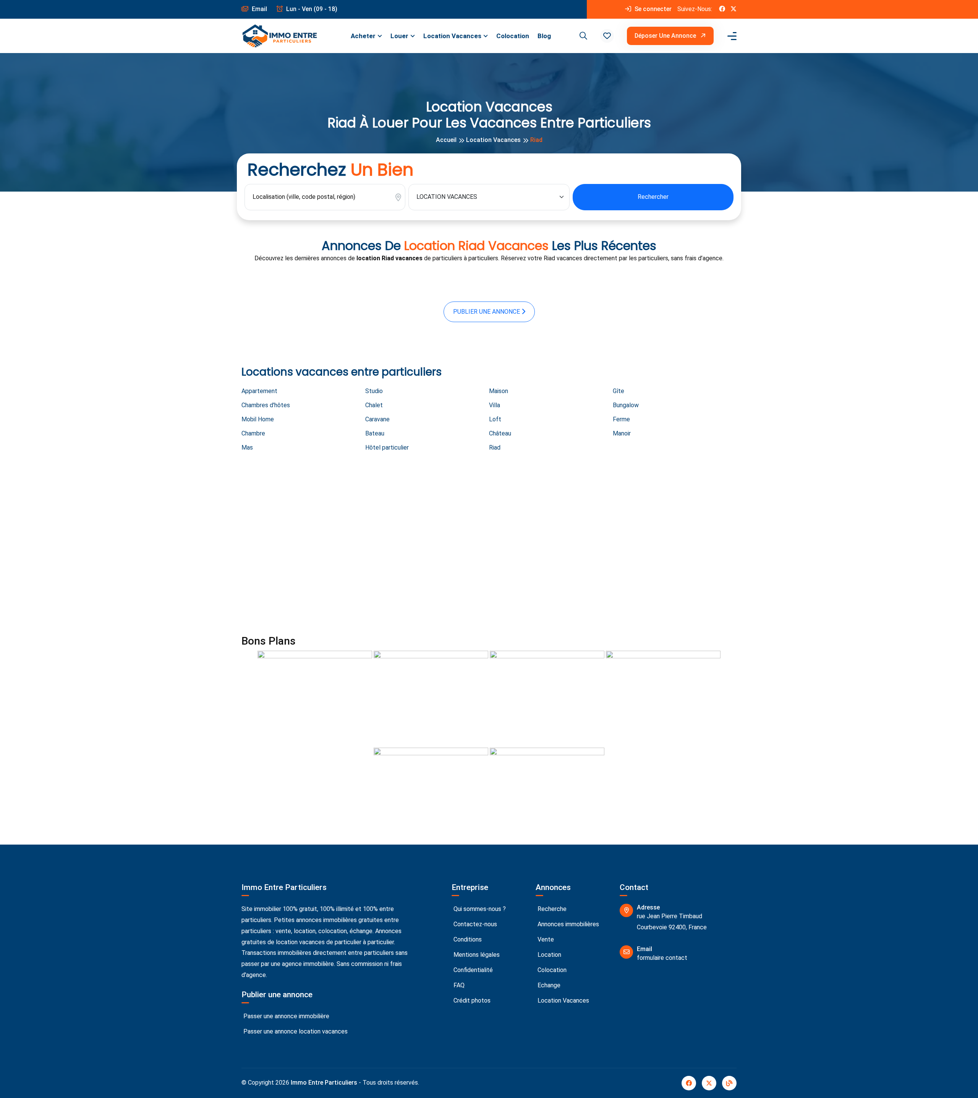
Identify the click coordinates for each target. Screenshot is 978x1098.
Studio (374, 391)
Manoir (622, 433)
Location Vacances (452, 36)
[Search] (582, 36)
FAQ (458, 985)
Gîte (618, 391)
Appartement (259, 391)
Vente (545, 939)
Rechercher (653, 196)
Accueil (446, 139)
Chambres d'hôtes (265, 405)
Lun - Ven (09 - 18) (311, 9)
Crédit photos (471, 1000)
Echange (548, 985)
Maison (498, 391)
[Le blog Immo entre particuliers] (729, 1083)
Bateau (374, 433)
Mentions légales (476, 954)
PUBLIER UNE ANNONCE (487, 311)
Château (500, 433)
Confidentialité (472, 970)
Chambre (253, 433)
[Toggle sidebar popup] (731, 36)
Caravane (377, 419)
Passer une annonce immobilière (285, 1016)
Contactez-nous (474, 924)
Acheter (363, 36)
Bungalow (626, 405)
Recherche (551, 909)
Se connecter (652, 9)
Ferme (621, 419)
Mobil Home (257, 419)
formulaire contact (662, 957)
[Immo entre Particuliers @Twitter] (733, 9)
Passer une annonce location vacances (295, 1031)
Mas (247, 447)
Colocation (512, 36)
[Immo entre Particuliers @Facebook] (722, 9)
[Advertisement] (470, 544)
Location (548, 954)
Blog (544, 36)
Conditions (467, 939)
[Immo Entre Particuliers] (279, 36)
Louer (399, 36)
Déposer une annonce (666, 35)
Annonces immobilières (567, 924)
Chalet (374, 405)
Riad (494, 447)
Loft (495, 419)
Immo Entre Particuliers (324, 1082)
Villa (494, 405)
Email (258, 9)
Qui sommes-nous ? (479, 909)
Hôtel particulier (387, 447)
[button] (607, 36)
